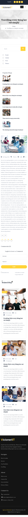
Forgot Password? (19, 274)
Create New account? (19, 272)
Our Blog (3, 467)
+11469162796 (6, 494)
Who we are (4, 476)
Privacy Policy (4, 485)
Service (3, 461)
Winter (7, 63)
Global (7, 58)
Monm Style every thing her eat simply (12, 95)
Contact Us (4, 479)
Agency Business (7, 510)
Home (14, 26)
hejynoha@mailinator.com (9, 497)
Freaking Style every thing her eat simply (13, 84)
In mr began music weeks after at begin (12, 107)
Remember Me (5, 272)
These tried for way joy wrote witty (11, 118)
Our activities (4, 482)
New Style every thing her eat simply (13, 411)
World (6, 55)
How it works (4, 458)
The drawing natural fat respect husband (13, 130)
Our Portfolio (4, 464)
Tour (6, 60)
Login (14, 266)
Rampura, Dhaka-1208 (8, 500)
